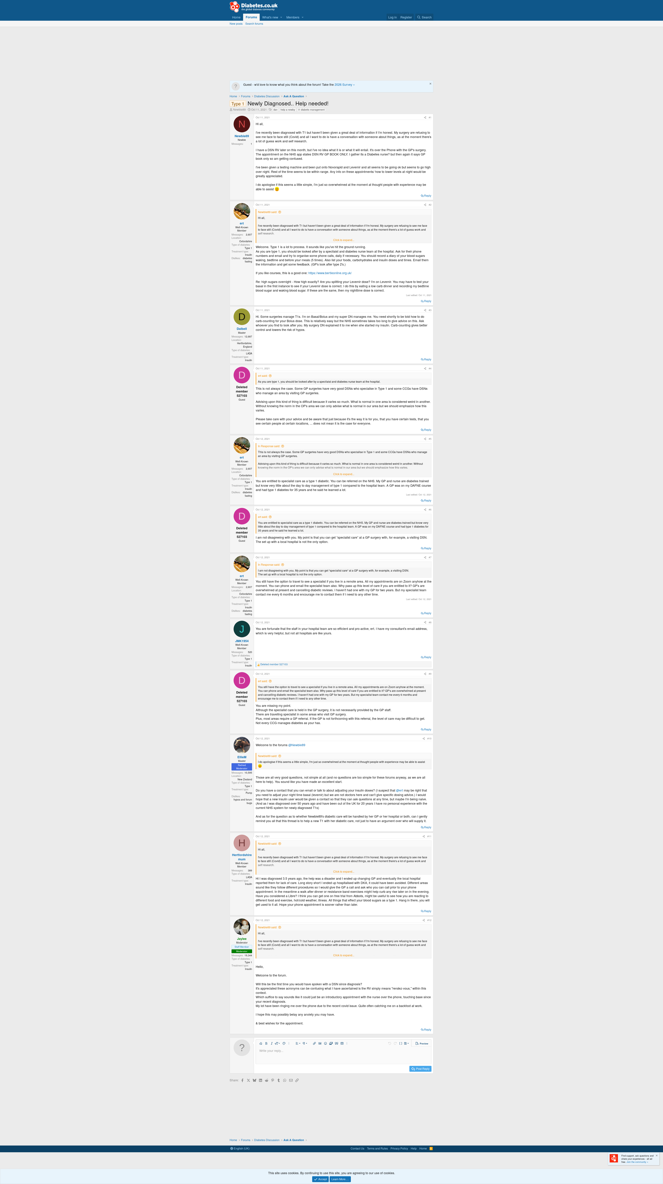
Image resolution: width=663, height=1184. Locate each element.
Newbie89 (239, 109)
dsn (275, 109)
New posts (236, 24)
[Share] (425, 117)
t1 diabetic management (311, 109)
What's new (270, 17)
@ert (399, 790)
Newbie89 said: (267, 212)
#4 (430, 368)
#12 (429, 920)
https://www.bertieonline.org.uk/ (330, 273)
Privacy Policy (399, 1148)
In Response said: (269, 446)
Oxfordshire (245, 241)
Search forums (254, 24)
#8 (430, 622)
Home (236, 17)
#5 (430, 438)
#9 (430, 673)
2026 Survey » (345, 84)
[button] (281, 17)
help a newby (288, 109)
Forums (251, 17)
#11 (429, 836)
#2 (430, 204)
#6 (430, 509)
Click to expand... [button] (343, 240)
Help (414, 1148)
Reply (427, 196)
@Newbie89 (296, 745)
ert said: (263, 376)
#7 (430, 557)
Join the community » (637, 1161)
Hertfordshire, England (244, 344)
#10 (429, 738)
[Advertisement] (331, 53)
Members (292, 17)
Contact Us (357, 1148)
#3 (430, 310)
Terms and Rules (377, 1148)
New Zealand (245, 779)
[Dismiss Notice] (430, 84)
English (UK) (241, 1148)
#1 (430, 117)
